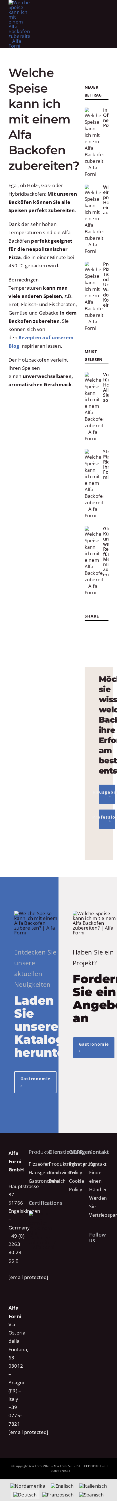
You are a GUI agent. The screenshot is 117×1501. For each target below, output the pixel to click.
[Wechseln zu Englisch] (62, 1486)
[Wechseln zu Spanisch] (91, 1494)
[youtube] (96, 642)
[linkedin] (106, 642)
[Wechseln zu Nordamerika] (27, 1486)
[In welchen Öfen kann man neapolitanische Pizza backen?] (94, 142)
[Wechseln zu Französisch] (57, 1494)
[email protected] (28, 1277)
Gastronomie (43, 1181)
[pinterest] (88, 642)
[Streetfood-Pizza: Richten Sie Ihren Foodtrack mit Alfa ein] (94, 484)
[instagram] (105, 629)
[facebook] (88, 629)
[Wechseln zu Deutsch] (25, 1494)
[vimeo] (91, 1273)
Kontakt (97, 1164)
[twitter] (96, 629)
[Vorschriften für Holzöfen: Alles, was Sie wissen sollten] (94, 407)
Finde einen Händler (98, 1181)
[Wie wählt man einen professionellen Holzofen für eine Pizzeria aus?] (94, 219)
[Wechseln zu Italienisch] (93, 1486)
